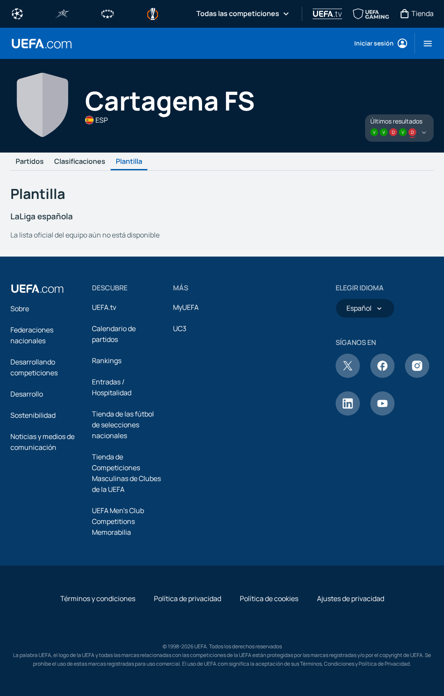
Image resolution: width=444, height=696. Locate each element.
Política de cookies (269, 598)
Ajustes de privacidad (350, 598)
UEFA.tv (104, 307)
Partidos (30, 162)
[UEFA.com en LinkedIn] (348, 413)
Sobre (19, 308)
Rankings (106, 360)
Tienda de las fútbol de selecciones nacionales (123, 424)
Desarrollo (26, 394)
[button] (424, 43)
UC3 (179, 328)
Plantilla (129, 162)
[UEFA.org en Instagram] (417, 375)
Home (41, 44)
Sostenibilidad (33, 415)
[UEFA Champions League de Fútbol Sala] (62, 13)
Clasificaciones (79, 162)
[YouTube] (382, 413)
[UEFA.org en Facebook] (382, 375)
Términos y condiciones (97, 598)
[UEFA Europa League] (153, 13)
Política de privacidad (187, 598)
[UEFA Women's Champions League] (107, 13)
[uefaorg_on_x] (348, 375)
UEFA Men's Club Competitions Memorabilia (118, 521)
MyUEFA (186, 307)
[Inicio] (37, 288)
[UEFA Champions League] (17, 13)
